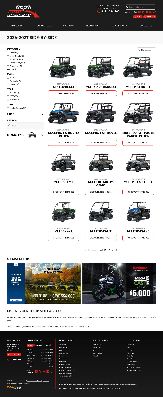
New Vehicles (18, 26)
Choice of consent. (116, 388)
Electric (61, 356)
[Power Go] (28, 387)
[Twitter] (143, 11)
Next (111, 250)
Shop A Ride (20, 383)
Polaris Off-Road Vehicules (67, 370)
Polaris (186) (15, 77)
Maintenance (131, 364)
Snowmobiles (63, 359)
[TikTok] (154, 11)
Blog (128, 347)
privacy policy (93, 388)
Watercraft (62, 362)
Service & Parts (119, 26)
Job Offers (130, 353)
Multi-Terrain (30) (17, 56)
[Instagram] (150, 11)
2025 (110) (14, 99)
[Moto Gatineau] (23, 11)
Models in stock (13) (18, 108)
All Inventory (63, 344)
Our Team (130, 350)
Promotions (93, 26)
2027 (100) (14, 93)
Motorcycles (63, 347)
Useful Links (133, 340)
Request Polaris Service (134, 370)
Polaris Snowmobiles (66, 373)
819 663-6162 (110, 11)
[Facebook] (139, 11)
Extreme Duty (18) (17, 62)
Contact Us (146, 26)
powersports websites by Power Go (38, 381)
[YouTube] (146, 11)
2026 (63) (14, 96)
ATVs (61, 350)
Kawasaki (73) (15, 81)
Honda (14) (14, 84)
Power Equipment (65, 367)
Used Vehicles (44, 26)
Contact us (11, 326)
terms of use (105, 388)
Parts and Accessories (134, 367)
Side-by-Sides (63, 353)
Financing (68, 26)
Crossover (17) (16, 66)
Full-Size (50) (15, 52)
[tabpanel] (40, 358)
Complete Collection (65, 376)
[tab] (30, 345)
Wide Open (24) (16, 59)
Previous (92, 250)
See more (10, 69)
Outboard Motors (65, 364)
